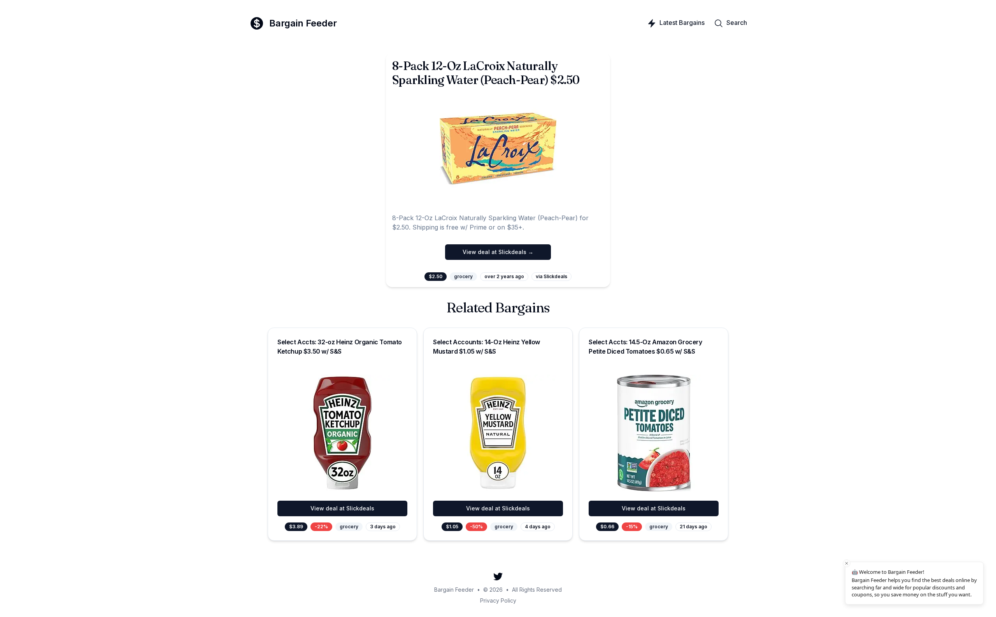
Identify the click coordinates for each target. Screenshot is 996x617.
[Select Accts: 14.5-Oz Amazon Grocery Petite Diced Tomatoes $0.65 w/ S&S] (653, 433)
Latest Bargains (682, 22)
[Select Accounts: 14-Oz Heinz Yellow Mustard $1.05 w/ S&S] (498, 433)
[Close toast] (846, 563)
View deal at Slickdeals (342, 508)
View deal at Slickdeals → (498, 252)
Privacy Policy (498, 600)
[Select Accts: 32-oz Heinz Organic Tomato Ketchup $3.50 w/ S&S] (342, 433)
